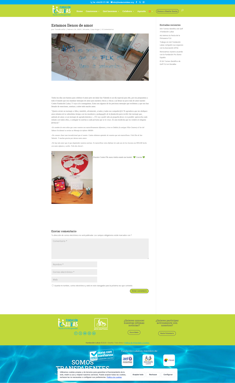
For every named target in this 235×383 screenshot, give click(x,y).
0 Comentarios (108, 29)
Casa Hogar (95, 29)
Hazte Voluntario (167, 333)
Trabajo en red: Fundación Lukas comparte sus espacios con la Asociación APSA (171, 45)
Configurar (168, 374)
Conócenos (91, 11)
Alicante (86, 29)
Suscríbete (134, 332)
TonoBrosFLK (60, 29)
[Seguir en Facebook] (75, 333)
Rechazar (153, 374)
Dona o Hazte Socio (167, 11)
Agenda (141, 11)
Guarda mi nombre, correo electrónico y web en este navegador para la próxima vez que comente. (93, 285)
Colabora (127, 11)
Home (79, 11)
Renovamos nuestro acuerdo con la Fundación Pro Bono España (171, 55)
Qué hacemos (110, 11)
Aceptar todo (138, 374)
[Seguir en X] (80, 333)
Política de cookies (114, 377)
